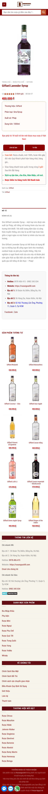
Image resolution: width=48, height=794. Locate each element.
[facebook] (4, 788)
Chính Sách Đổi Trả (9, 676)
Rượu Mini (6, 621)
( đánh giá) (19, 94)
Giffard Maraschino (35, 365)
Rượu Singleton (8, 734)
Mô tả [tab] (4, 211)
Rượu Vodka (7, 650)
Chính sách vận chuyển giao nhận (16, 681)
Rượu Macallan (8, 720)
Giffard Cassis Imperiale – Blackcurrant (35, 483)
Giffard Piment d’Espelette (12, 444)
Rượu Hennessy (8, 756)
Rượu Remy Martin (9, 752)
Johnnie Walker (8, 729)
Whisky (5, 655)
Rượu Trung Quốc (9, 640)
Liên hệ (5, 696)
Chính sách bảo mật (27, 788)
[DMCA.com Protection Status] (9, 593)
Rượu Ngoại (7, 626)
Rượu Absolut (7, 747)
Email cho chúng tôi (10, 569)
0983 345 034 (14, 589)
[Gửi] (43, 12)
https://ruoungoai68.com (25, 286)
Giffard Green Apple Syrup (12, 520)
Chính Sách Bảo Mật (10, 671)
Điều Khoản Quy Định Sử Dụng (14, 686)
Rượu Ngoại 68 (37, 791)
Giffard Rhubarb (12, 365)
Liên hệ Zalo (13, 147)
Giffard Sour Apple (35, 404)
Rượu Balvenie (8, 743)
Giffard (29, 82)
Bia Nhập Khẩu (8, 611)
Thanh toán (6, 701)
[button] (4, 4)
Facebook (9, 312)
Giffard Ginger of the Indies (36, 521)
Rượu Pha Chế (18, 82)
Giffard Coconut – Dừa (12, 404)
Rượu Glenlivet (8, 738)
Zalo (16, 312)
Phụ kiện (5, 616)
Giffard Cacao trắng (35, 443)
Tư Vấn (35, 147)
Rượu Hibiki (7, 725)
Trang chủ (6, 82)
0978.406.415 (14, 560)
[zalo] (10, 788)
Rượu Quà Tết (7, 636)
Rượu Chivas (7, 716)
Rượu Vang (6, 645)
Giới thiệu (6, 691)
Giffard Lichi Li (12, 482)
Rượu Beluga (7, 761)
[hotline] (17, 788)
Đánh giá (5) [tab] (7, 216)
